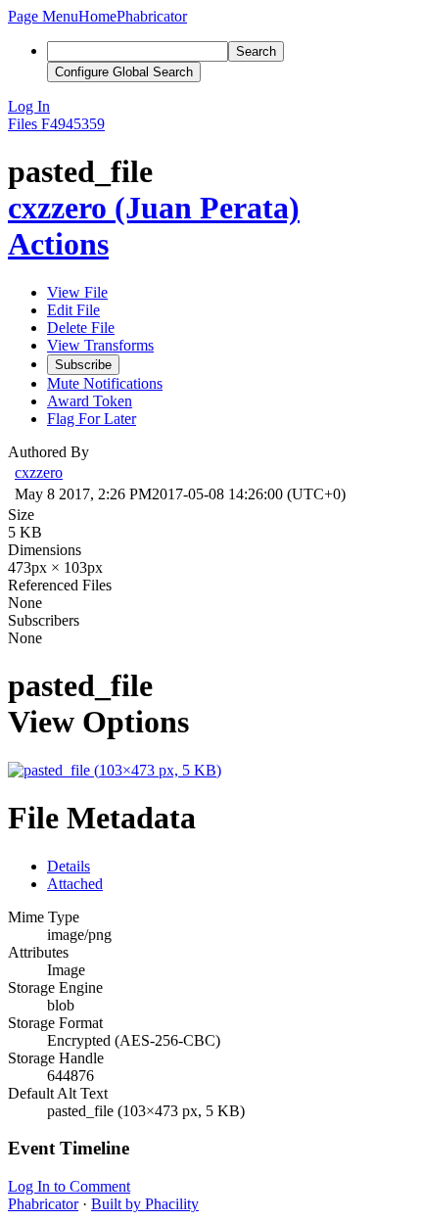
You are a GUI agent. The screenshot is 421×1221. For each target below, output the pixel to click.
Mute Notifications (105, 383)
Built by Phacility (145, 1204)
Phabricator (43, 1204)
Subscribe (83, 364)
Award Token (89, 401)
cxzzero (39, 472)
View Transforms (100, 345)
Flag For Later (91, 418)
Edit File (73, 310)
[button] (43, 16)
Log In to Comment (69, 1186)
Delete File (81, 327)
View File (77, 292)
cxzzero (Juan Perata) (154, 207)
